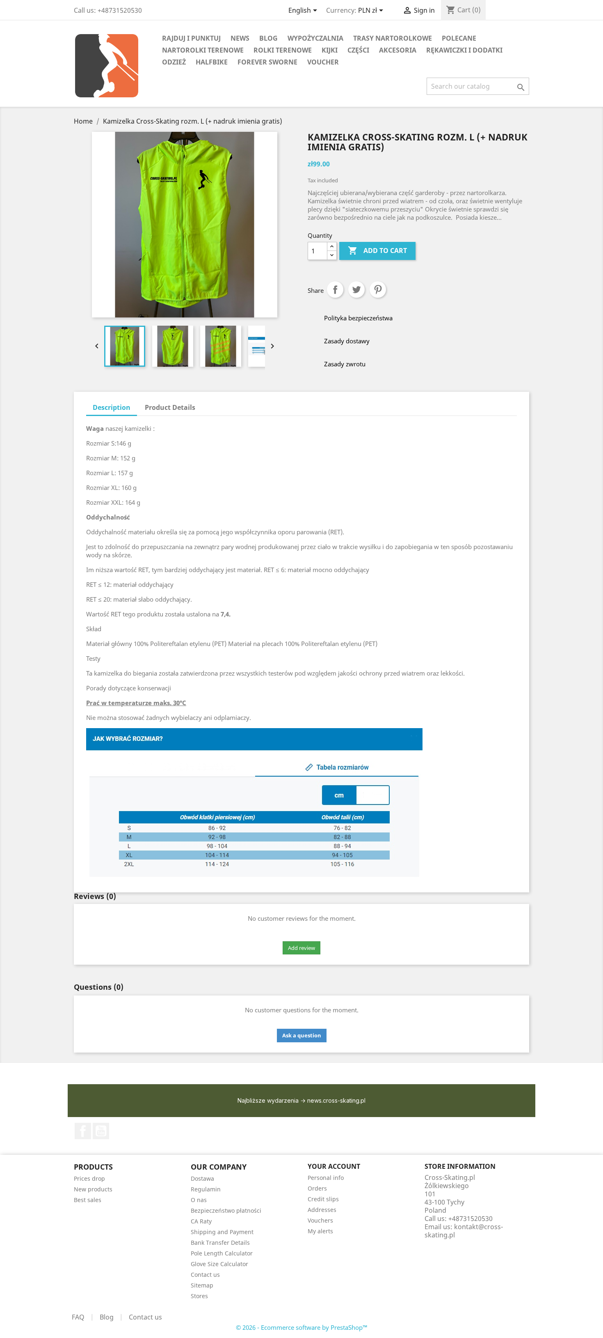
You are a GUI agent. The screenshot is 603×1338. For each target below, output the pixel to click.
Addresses (322, 1210)
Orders (317, 1188)
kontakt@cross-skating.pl (464, 1230)
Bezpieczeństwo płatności (226, 1210)
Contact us (205, 1274)
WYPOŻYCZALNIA (315, 38)
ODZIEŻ (174, 62)
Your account (334, 1166)
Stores (199, 1296)
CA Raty (201, 1221)
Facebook (83, 1131)
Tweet (356, 289)
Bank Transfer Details (220, 1242)
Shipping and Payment (222, 1232)
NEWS (240, 38)
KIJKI (330, 50)
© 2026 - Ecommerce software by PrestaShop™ (302, 1327)
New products (93, 1189)
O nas (199, 1200)
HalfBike (212, 62)
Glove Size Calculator (219, 1264)
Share (335, 289)
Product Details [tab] (170, 407)
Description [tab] (111, 407)
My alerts (320, 1231)
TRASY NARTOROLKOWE (392, 38)
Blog (107, 1317)
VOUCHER (323, 62)
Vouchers (320, 1220)
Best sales (87, 1200)
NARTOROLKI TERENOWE (203, 50)
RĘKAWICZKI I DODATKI (464, 50)
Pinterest (378, 289)
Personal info (326, 1178)
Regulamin (206, 1189)
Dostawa (202, 1178)
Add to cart (377, 250)
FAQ (78, 1317)
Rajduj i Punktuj (191, 38)
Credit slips (323, 1199)
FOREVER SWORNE (267, 62)
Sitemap (202, 1285)
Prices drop (89, 1178)
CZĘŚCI (358, 50)
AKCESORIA (397, 50)
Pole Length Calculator (222, 1253)
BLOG (268, 38)
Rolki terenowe (283, 50)
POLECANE (459, 38)
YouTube (101, 1131)
